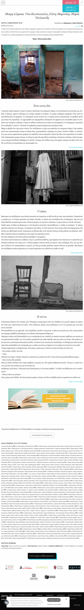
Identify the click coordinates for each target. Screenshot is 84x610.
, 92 (6, 595)
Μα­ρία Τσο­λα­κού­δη (76, 382)
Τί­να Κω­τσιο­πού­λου (76, 147)
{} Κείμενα (7, 26)
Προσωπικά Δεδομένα (74, 595)
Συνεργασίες (50, 595)
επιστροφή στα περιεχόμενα (42, 435)
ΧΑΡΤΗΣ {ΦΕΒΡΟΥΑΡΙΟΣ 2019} (11, 23)
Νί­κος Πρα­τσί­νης (37, 546)
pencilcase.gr (77, 605)
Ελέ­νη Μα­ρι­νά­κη (77, 253)
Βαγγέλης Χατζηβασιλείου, (33, 429)
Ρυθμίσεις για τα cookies (54, 604)
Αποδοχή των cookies (54, 600)
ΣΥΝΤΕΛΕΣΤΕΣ (61, 595)
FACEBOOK (39, 595)
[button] (6, 602)
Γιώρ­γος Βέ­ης (13, 546)
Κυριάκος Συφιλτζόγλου (75, 100)
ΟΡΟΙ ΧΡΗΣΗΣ (72, 598)
